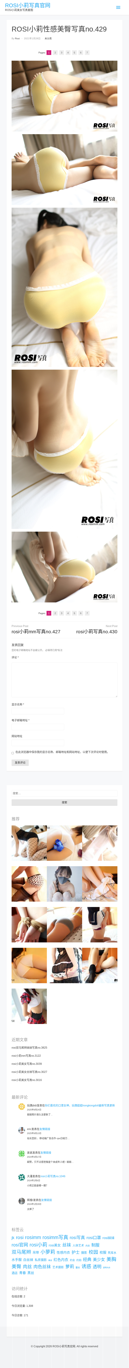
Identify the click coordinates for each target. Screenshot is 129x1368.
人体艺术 (78, 1245)
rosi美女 (55, 1245)
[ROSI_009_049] (99, 965)
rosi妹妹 (108, 1238)
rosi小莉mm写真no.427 (36, 631)
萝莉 (69, 1266)
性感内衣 (63, 1252)
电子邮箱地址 (20, 720)
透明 (97, 1266)
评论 (15, 657)
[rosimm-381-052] (99, 843)
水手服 (17, 1260)
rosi (17, 38)
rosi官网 (20, 1244)
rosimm (33, 1237)
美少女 (99, 1259)
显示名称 (18, 704)
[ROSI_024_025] (29, 965)
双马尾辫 (21, 1252)
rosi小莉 (38, 1244)
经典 (87, 1259)
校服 (103, 1252)
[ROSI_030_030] (99, 924)
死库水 (112, 1252)
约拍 (78, 1260)
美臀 (16, 1266)
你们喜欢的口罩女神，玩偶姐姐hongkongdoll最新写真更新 (80, 1105)
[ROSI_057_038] (64, 843)
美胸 (111, 1259)
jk (13, 1238)
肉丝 (27, 1266)
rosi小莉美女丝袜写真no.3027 (29, 1071)
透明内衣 (106, 1268)
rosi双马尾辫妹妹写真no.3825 (29, 1047)
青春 (22, 1273)
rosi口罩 (94, 1237)
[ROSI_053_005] (29, 883)
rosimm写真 (55, 1237)
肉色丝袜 (42, 1266)
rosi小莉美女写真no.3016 (27, 1080)
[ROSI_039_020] (64, 965)
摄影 (84, 1252)
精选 (50, 1260)
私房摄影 (41, 1260)
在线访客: (18, 1296)
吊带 (36, 1252)
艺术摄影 (58, 1267)
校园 (93, 1252)
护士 (76, 1252)
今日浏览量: (19, 1305)
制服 (95, 1245)
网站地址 (17, 736)
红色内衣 (61, 1260)
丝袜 (66, 1244)
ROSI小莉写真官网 (27, 5)
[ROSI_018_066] (29, 924)
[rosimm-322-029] (29, 843)
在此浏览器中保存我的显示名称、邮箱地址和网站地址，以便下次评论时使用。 (62, 752)
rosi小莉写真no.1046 (52, 1176)
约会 (72, 1260)
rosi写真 (77, 1237)
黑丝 (30, 1273)
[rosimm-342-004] (29, 1006)
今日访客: (18, 1315)
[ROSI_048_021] (99, 883)
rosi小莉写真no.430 (96, 631)
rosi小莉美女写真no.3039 (27, 1063)
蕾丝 (78, 1267)
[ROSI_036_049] (64, 924)
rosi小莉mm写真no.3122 (26, 1055)
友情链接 (44, 1129)
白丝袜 (28, 1260)
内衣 (87, 1245)
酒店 (15, 1273)
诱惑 (86, 1266)
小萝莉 (47, 1252)
